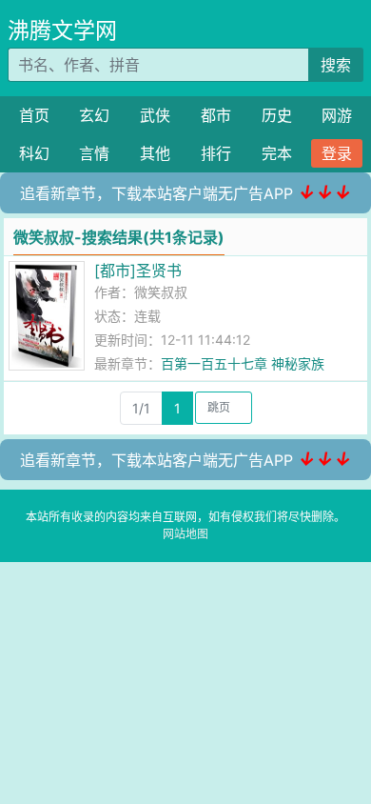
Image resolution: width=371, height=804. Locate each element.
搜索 (336, 64)
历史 (277, 115)
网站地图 (185, 534)
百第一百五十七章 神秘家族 (242, 363)
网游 (337, 115)
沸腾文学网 (62, 30)
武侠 (155, 115)
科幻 (34, 153)
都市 (216, 115)
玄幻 (94, 115)
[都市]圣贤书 (138, 270)
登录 (337, 153)
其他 (155, 153)
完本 (277, 153)
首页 (34, 115)
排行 (216, 153)
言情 (94, 153)
